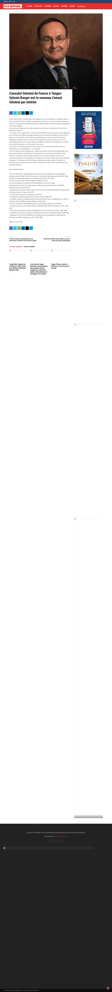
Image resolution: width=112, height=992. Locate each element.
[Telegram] (31, 113)
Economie (48, 6)
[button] (107, 1)
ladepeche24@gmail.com (61, 836)
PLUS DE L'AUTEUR (29, 246)
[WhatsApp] (19, 113)
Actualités (38, 6)
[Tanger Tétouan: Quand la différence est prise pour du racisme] (60, 256)
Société (72, 6)
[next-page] (13, 277)
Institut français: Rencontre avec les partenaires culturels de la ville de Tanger (22, 239)
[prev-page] (10, 277)
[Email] (27, 113)
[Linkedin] (23, 113)
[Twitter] (104, 6)
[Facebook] (98, 6)
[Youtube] (107, 6)
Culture (56, 6)
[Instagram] (101, 6)
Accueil (29, 6)
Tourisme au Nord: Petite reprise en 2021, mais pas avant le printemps (56, 239)
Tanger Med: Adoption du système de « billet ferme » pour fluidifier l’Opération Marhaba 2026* (18, 267)
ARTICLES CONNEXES (15, 246)
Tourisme (64, 6)
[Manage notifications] (107, 988)
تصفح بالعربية (81, 6)
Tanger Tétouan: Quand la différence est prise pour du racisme (60, 266)
